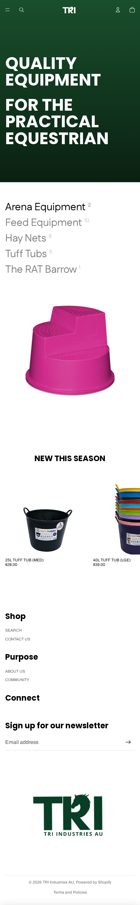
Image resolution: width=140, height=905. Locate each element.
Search (13, 630)
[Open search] (21, 10)
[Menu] (7, 9)
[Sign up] (128, 742)
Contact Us (17, 639)
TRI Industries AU (58, 882)
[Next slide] (129, 521)
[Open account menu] (118, 10)
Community (17, 680)
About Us (15, 671)
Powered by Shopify (93, 882)
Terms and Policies (70, 892)
